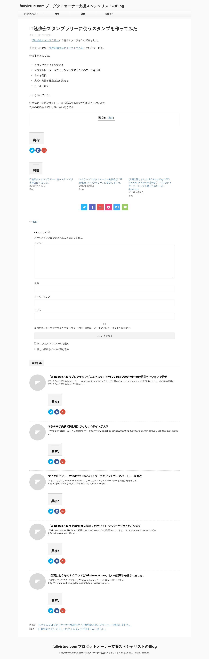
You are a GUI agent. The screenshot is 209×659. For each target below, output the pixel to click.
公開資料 (109, 13)
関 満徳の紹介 (31, 13)
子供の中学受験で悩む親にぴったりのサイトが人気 (78, 426)
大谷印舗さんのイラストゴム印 (66, 47)
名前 (36, 283)
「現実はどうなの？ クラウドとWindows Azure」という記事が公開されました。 (96, 575)
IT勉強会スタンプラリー (45, 40)
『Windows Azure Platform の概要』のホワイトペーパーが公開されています (94, 525)
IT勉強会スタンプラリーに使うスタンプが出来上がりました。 (72, 628)
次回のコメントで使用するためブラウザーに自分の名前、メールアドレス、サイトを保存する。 (83, 327)
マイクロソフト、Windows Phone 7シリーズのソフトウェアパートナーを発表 (95, 476)
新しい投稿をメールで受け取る (53, 349)
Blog (83, 13)
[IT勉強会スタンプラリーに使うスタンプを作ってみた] (116, 207)
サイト (37, 310)
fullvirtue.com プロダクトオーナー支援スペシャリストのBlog (72, 6)
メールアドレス (42, 296)
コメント (38, 243)
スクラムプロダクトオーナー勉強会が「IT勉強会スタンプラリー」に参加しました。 (84, 624)
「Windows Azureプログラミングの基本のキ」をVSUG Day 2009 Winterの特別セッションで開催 (107, 376)
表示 (110, 117)
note (57, 13)
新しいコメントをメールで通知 (53, 343)
